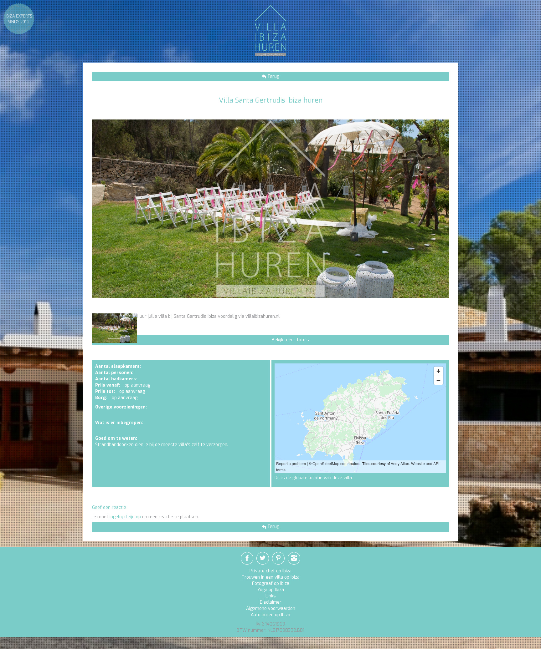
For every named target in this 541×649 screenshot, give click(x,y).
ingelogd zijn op (125, 517)
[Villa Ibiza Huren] (270, 30)
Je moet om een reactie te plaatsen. (145, 517)
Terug (272, 76)
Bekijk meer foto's (290, 340)
